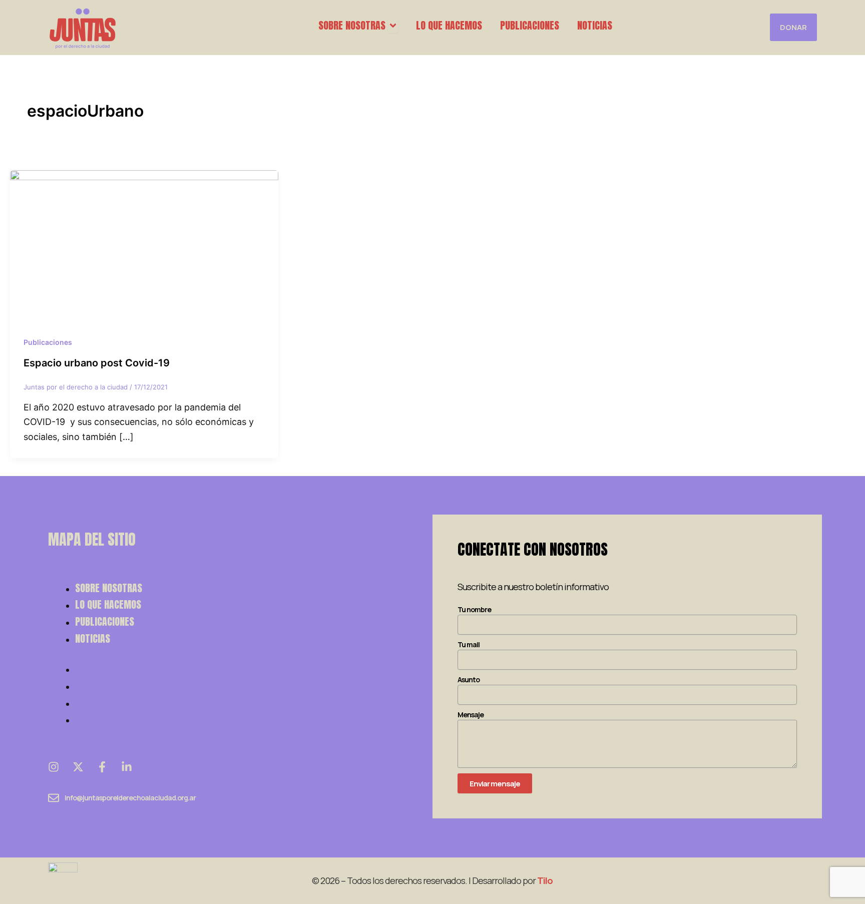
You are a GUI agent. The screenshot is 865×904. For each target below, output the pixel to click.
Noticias (92, 638)
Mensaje (471, 714)
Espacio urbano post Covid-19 (97, 363)
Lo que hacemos (108, 604)
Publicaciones (48, 342)
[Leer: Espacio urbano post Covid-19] (144, 244)
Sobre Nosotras (108, 588)
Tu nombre (474, 609)
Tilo (545, 880)
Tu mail (469, 644)
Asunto (469, 679)
